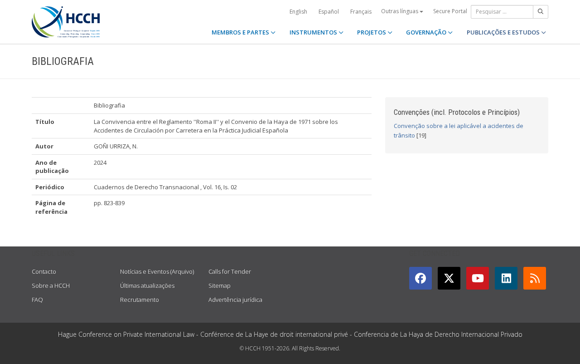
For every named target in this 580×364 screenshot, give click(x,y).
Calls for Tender (229, 271)
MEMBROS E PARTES (241, 32)
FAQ (37, 299)
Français (361, 11)
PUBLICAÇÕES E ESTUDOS (504, 32)
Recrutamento (139, 299)
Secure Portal (450, 11)
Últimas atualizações (147, 285)
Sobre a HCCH (51, 285)
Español (329, 11)
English (298, 11)
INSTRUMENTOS (314, 32)
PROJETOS (372, 32)
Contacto (44, 271)
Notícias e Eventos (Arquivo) (157, 271)
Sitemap (219, 285)
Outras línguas (400, 11)
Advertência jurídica (235, 299)
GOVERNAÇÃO (427, 32)
